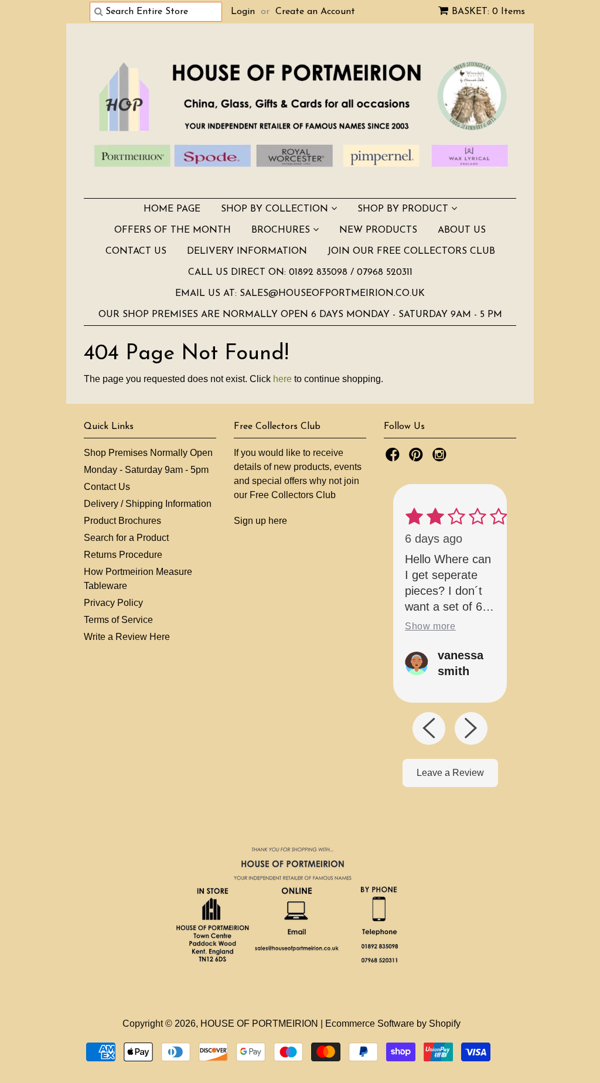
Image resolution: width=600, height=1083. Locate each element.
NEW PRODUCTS (378, 230)
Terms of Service (118, 620)
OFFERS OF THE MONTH (172, 230)
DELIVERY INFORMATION (247, 251)
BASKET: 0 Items (488, 11)
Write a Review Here (127, 637)
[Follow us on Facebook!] (394, 458)
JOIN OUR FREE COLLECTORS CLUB (411, 251)
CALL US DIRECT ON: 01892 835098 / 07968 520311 (300, 272)
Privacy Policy (113, 603)
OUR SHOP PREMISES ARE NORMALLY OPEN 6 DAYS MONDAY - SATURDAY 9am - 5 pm (300, 314)
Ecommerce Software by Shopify (393, 1023)
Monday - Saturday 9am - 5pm (146, 470)
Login (243, 11)
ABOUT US (462, 230)
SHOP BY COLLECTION (276, 209)
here (282, 379)
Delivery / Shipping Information (148, 504)
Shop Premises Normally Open (148, 453)
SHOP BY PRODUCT (404, 209)
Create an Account (315, 11)
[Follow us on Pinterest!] (418, 458)
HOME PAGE (172, 209)
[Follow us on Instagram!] (441, 458)
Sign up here (260, 521)
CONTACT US (135, 251)
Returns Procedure (123, 555)
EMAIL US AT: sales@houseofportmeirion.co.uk (300, 293)
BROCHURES (282, 230)
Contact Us (107, 487)
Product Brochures (122, 521)
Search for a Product (126, 538)
